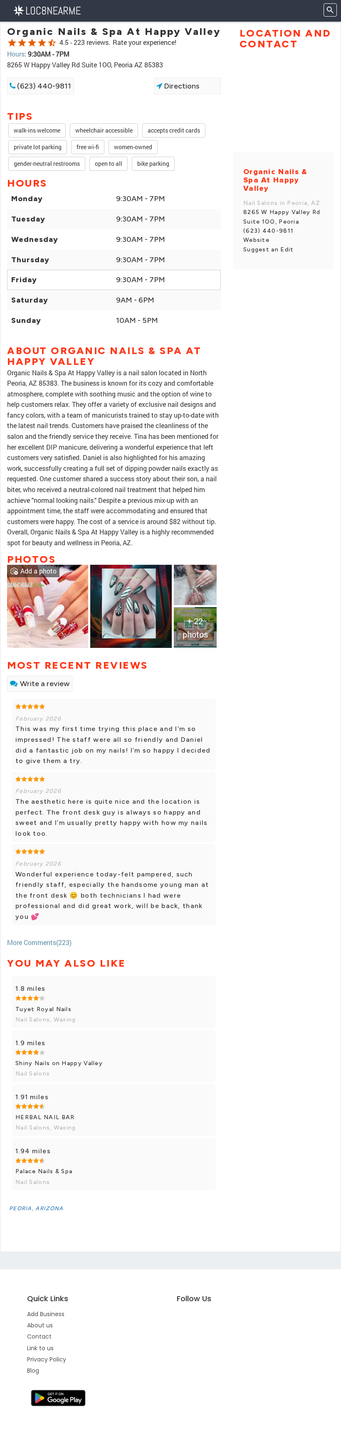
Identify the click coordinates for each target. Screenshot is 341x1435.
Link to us (40, 1348)
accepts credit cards (174, 130)
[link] (47, 605)
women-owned (133, 147)
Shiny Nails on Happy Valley (59, 1063)
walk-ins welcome (37, 130)
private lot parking (38, 147)
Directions (180, 86)
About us (40, 1325)
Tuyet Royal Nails (43, 1009)
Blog (33, 1370)
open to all (108, 163)
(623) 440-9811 (43, 86)
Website (256, 240)
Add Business (45, 1314)
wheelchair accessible (104, 130)
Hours (16, 53)
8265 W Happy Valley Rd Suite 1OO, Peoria (282, 217)
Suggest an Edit (268, 249)
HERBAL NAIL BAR (45, 1117)
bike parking (153, 163)
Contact (39, 1336)
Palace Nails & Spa (43, 1171)
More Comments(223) (39, 942)
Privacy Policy (46, 1359)
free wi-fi (88, 147)
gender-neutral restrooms (47, 163)
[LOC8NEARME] (46, 9)
